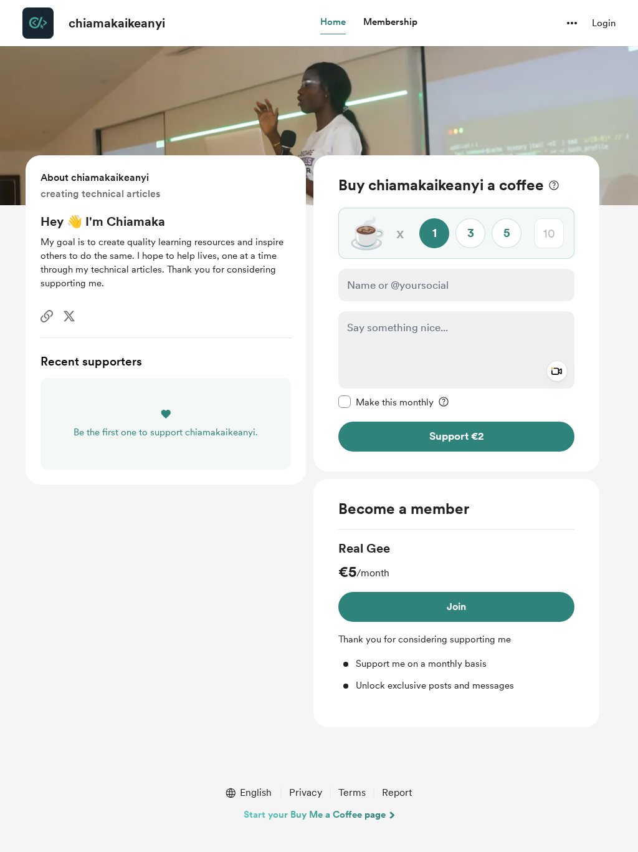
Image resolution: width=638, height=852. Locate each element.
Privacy (305, 792)
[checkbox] (386, 402)
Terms (352, 792)
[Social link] (46, 316)
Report (397, 792)
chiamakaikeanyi (117, 23)
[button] (333, 22)
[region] (456, 313)
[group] (456, 616)
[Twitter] (69, 316)
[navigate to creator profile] (38, 23)
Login (604, 23)
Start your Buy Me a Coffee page (315, 814)
